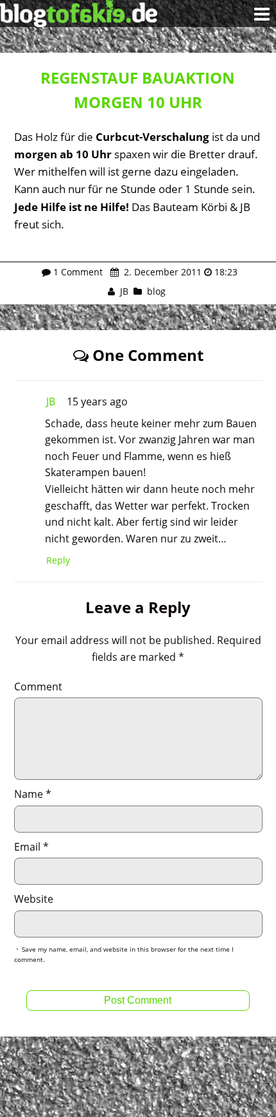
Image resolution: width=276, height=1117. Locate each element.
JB (124, 291)
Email (31, 847)
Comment (38, 686)
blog (156, 291)
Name (32, 794)
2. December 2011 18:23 (179, 272)
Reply (58, 560)
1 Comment (78, 272)
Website (33, 899)
